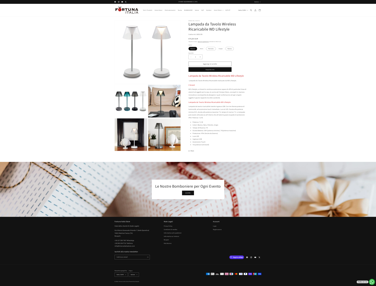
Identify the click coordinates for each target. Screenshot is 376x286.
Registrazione (217, 229)
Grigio (222, 49)
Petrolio (211, 49)
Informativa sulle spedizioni (173, 233)
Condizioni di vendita (170, 229)
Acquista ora (210, 69)
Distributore (168, 243)
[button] (218, 10)
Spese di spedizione (203, 41)
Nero (202, 49)
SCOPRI (188, 193)
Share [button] (192, 151)
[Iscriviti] (147, 257)
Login (214, 226)
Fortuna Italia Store (124, 281)
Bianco (193, 49)
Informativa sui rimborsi (171, 236)
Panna (230, 49)
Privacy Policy (168, 226)
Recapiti (166, 240)
